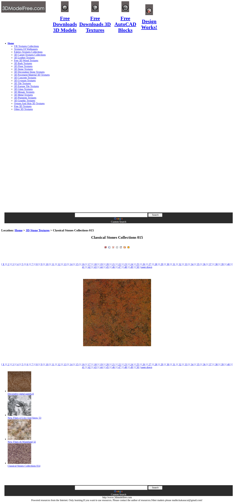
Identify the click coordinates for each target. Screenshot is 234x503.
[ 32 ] (180, 264)
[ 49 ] (131, 267)
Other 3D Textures (23, 109)
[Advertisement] (117, 161)
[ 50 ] (137, 267)
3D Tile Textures (22, 83)
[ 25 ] (137, 264)
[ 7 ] (32, 264)
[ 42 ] (89, 267)
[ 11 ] (53, 264)
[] (3, 264)
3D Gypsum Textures (25, 80)
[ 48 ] (125, 267)
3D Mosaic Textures (24, 92)
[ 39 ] (222, 264)
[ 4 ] (18, 264)
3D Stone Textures (23, 69)
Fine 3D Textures (23, 106)
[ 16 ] (83, 264)
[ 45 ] (107, 267)
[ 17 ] (89, 264)
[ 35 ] (198, 264)
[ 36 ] (204, 264)
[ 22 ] (119, 264)
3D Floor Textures (23, 66)
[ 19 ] (101, 264)
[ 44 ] (101, 267)
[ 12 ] (59, 264)
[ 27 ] (149, 264)
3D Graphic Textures (24, 100)
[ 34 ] (192, 264)
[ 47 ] (119, 267)
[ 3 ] (13, 264)
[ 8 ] (37, 264)
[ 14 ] (71, 264)
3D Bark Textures (23, 63)
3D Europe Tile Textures (26, 86)
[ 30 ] (168, 264)
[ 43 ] (95, 267)
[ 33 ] (186, 264)
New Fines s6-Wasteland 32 (22, 442)
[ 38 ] (216, 264)
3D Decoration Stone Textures (29, 72)
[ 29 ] (162, 264)
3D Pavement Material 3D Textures (32, 74)
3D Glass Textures (23, 89)
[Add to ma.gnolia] (128, 247)
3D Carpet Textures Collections (30, 54)
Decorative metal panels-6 (21, 393)
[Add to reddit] (120, 247)
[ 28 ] (156, 264)
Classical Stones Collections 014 (24, 466)
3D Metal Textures (23, 95)
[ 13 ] (65, 264)
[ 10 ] (47, 264)
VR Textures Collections (26, 46)
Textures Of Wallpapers (26, 49)
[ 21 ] (113, 264)
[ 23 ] (125, 264)
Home (18, 230)
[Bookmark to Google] (109, 247)
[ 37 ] (210, 264)
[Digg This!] (117, 247)
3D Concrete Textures (25, 77)
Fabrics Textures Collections (28, 52)
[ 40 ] (228, 264)
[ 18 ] (95, 264)
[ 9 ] (42, 264)
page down (146, 267)
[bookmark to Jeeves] (105, 247)
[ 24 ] (131, 264)
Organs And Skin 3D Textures (29, 103)
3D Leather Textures (24, 57)
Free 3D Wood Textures (26, 60)
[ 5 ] (23, 264)
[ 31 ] (174, 264)
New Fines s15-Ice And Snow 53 (24, 417)
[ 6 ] (27, 264)
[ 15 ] (77, 264)
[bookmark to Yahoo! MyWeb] (113, 247)
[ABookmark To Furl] (124, 247)
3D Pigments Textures (25, 97)
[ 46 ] (113, 267)
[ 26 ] (143, 264)
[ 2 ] (8, 264)
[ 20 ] (107, 264)
